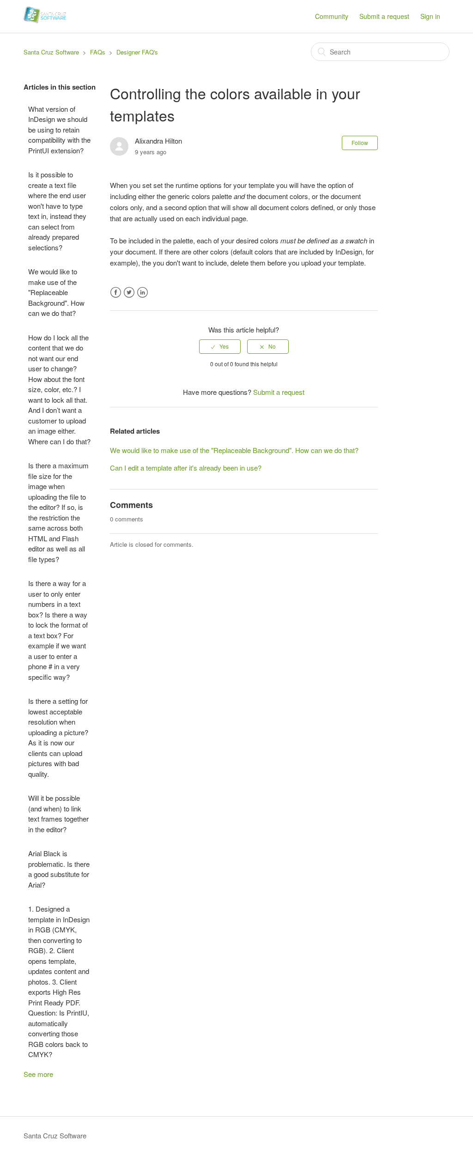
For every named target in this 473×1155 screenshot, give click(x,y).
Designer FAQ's (137, 52)
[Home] (45, 20)
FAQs (97, 52)
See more (38, 1074)
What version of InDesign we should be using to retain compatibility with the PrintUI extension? (59, 129)
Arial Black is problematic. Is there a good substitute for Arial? (59, 868)
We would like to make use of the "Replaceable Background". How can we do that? (56, 292)
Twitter (129, 292)
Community (331, 16)
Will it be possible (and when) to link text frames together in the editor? (58, 813)
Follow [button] (360, 142)
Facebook (115, 292)
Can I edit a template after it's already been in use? (185, 467)
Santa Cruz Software (51, 52)
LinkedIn (142, 292)
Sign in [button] (430, 16)
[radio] (220, 346)
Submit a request (384, 16)
